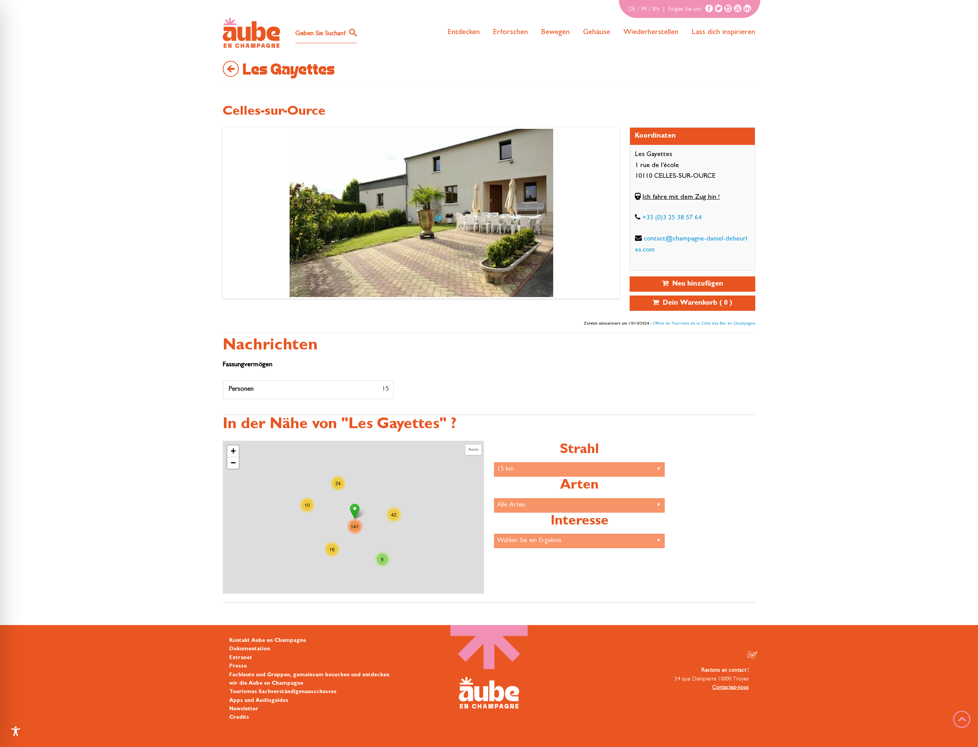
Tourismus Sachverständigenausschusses (283, 692)
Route (473, 450)
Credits (239, 717)
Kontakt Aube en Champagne (267, 640)
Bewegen (555, 32)
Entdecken (464, 32)
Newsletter (243, 709)
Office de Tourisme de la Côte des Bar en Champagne (704, 324)
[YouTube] (738, 8)
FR (644, 9)
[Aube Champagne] (251, 33)
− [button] (233, 463)
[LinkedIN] (747, 8)
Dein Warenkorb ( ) (695, 303)
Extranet (240, 658)
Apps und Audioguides (258, 700)
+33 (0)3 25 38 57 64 (671, 218)
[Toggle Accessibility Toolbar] (16, 731)
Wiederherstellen (650, 32)
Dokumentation (249, 649)
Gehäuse (596, 32)
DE (631, 9)
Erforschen (510, 32)
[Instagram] (728, 8)
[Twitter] (718, 8)
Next (232, 214)
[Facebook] (709, 8)
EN (656, 9)
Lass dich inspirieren (723, 32)
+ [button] (233, 451)
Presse (238, 666)
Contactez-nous (730, 687)
